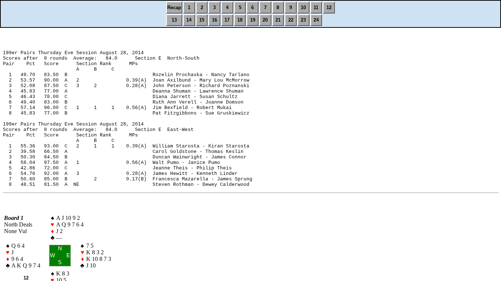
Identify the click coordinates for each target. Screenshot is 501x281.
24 (316, 20)
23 (303, 20)
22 (290, 20)
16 (214, 20)
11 (316, 7)
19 (252, 20)
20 (265, 20)
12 (329, 7)
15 (201, 20)
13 (174, 20)
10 (303, 7)
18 (239, 20)
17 (227, 20)
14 (188, 20)
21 (278, 20)
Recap (174, 7)
